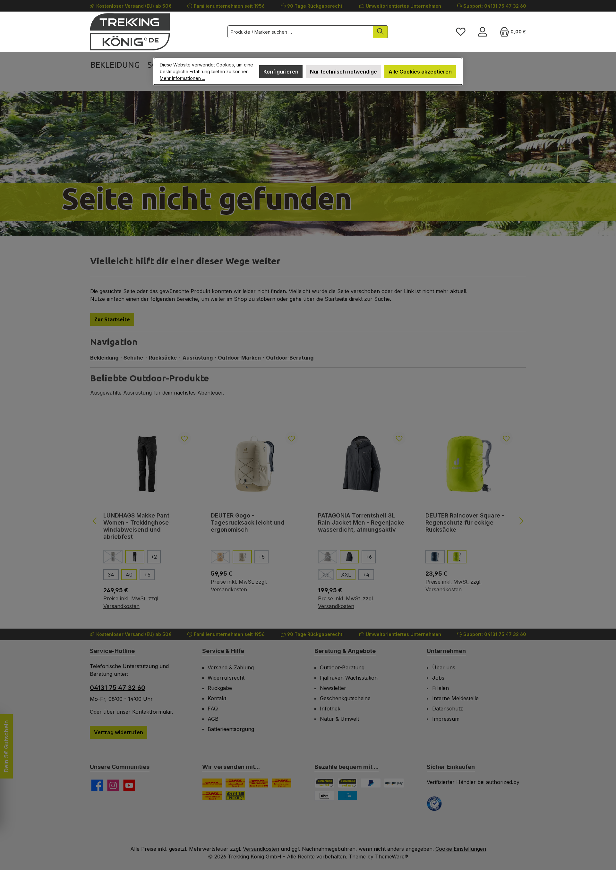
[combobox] (300, 31)
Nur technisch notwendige (343, 71)
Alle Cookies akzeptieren (420, 71)
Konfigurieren (280, 71)
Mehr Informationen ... (182, 78)
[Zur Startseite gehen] (130, 31)
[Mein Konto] (482, 31)
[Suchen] (380, 31)
